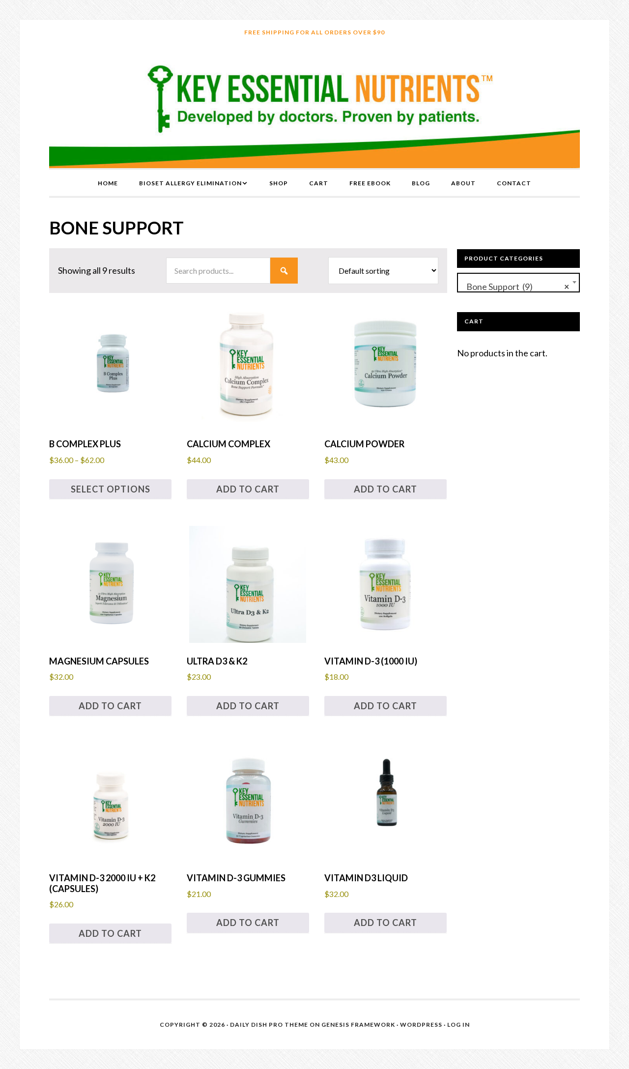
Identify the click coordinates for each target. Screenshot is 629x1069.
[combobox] (518, 282)
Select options (110, 489)
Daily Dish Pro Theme (269, 1024)
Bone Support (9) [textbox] (515, 286)
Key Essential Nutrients (314, 106)
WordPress (421, 1024)
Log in (458, 1024)
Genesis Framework (358, 1024)
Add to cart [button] (248, 489)
